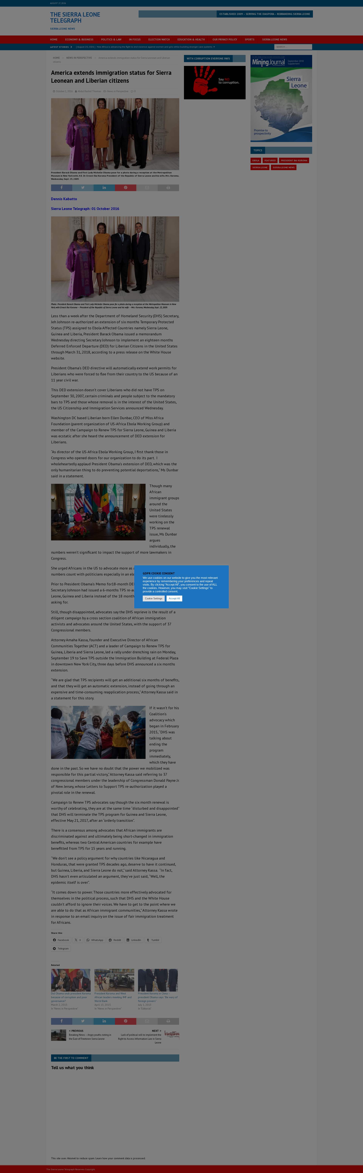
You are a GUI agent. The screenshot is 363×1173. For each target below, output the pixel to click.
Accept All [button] (174, 598)
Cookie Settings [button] (153, 598)
